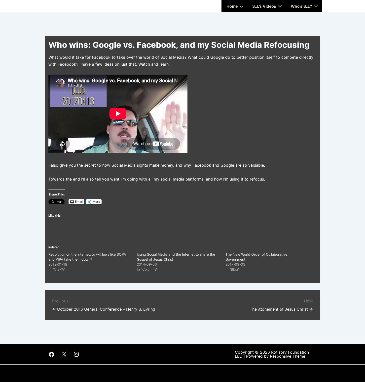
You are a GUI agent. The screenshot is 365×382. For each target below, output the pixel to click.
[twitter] (64, 354)
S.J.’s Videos (264, 6)
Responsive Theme (287, 356)
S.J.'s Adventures (65, 4)
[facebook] (51, 354)
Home (232, 6)
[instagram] (76, 354)
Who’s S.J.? (301, 6)
